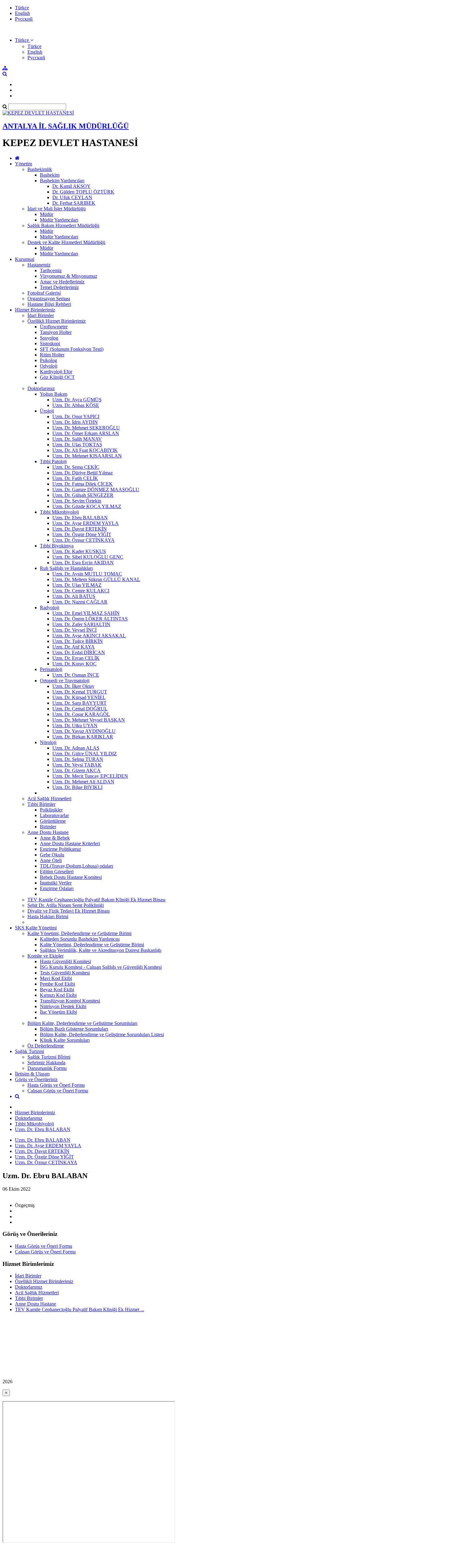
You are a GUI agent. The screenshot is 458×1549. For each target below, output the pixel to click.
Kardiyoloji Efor (56, 371)
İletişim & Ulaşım (32, 1073)
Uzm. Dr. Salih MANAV (77, 439)
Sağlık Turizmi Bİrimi (48, 1057)
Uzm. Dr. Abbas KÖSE (75, 405)
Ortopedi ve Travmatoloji (64, 680)
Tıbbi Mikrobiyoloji (59, 512)
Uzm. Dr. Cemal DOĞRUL (79, 708)
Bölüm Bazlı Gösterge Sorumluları (74, 1029)
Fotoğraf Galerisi (44, 293)
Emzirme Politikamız (60, 849)
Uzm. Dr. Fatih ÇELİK (75, 478)
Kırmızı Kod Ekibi (58, 995)
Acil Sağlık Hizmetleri (49, 798)
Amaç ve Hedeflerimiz (62, 281)
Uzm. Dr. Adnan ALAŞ (75, 748)
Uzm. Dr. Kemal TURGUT (79, 691)
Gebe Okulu (52, 854)
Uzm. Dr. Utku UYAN (75, 725)
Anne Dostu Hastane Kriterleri (70, 843)
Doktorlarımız (41, 388)
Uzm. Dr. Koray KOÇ (74, 663)
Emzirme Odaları (57, 888)
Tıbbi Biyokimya (57, 545)
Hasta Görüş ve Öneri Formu (56, 1085)
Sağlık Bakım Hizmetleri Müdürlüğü (63, 225)
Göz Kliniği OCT (57, 377)
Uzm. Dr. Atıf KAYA (73, 647)
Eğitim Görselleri (57, 871)
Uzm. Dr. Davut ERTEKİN (79, 529)
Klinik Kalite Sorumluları (65, 1040)
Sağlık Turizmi (29, 1051)
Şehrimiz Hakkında (46, 1062)
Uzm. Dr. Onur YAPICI (75, 416)
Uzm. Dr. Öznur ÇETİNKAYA (83, 540)
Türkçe (22, 7)
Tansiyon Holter (56, 332)
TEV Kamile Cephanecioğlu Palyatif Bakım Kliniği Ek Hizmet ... (79, 1309)
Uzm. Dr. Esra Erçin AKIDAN (83, 562)
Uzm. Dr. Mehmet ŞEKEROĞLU (86, 427)
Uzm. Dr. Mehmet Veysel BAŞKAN (88, 720)
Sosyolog (49, 338)
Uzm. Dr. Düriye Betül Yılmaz (82, 472)
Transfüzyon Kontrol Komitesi (70, 1000)
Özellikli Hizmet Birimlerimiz (56, 321)
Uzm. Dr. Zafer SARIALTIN (81, 624)
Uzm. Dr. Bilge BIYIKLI (77, 787)
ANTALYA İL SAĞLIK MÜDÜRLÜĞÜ (65, 126)
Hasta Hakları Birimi (47, 916)
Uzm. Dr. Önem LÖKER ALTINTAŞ (90, 618)
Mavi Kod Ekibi (56, 978)
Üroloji (47, 411)
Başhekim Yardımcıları (62, 180)
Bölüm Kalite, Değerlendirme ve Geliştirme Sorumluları (82, 1023)
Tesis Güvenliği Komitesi (65, 972)
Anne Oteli (51, 860)
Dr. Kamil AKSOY (71, 186)
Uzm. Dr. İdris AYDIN (75, 422)
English (22, 13)
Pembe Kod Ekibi (57, 984)
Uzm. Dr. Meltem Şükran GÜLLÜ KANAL (96, 579)
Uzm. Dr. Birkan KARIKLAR (82, 736)
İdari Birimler (40, 315)
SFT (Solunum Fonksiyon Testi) (71, 349)
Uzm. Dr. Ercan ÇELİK (76, 658)
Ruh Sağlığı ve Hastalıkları (66, 568)
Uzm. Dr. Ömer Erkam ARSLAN (85, 433)
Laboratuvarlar (54, 815)
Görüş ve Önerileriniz (36, 1079)
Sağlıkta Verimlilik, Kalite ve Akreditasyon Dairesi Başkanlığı (100, 950)
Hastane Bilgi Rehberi (49, 304)
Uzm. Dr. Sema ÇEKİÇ (75, 467)
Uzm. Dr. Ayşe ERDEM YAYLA (85, 523)
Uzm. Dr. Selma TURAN (77, 759)
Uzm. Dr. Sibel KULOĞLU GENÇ (87, 557)
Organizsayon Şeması (48, 298)
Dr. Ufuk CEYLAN (72, 197)
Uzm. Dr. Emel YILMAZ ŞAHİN (86, 613)
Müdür (46, 214)
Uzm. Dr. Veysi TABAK (77, 764)
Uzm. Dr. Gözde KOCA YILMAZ (86, 506)
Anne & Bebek (55, 838)
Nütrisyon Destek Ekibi (63, 1006)
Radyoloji (49, 607)
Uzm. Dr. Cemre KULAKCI (80, 590)
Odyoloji (48, 366)
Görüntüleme (53, 821)
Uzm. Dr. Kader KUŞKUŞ (79, 551)
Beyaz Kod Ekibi (57, 989)
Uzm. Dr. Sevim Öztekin (76, 500)
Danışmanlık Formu (47, 1068)
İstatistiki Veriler (56, 882)
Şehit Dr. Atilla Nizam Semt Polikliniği (65, 905)
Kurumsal (24, 259)
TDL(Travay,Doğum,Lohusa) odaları (76, 866)
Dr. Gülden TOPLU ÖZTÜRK (83, 191)
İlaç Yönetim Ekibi (58, 1012)
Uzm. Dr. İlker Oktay (73, 686)
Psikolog (48, 360)
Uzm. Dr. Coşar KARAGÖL (81, 714)
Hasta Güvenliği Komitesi (65, 961)
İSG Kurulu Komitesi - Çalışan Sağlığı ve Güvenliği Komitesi (101, 967)
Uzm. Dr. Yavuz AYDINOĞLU (84, 731)
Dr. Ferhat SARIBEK (73, 203)
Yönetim (23, 163)
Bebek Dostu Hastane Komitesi (71, 877)
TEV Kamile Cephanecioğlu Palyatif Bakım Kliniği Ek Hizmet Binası (96, 899)
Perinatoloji (51, 669)
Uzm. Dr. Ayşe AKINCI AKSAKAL (89, 635)
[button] (24, 40)
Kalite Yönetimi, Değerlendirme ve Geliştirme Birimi (79, 933)
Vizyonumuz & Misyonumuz (68, 276)
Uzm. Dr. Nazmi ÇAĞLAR (79, 602)
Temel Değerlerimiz (59, 287)
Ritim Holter (52, 354)
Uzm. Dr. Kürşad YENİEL (79, 697)
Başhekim (50, 175)
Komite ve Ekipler (45, 955)
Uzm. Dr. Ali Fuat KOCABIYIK (85, 450)
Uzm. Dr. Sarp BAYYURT (79, 703)
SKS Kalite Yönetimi (36, 927)
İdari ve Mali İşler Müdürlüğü (56, 208)
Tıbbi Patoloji (53, 461)
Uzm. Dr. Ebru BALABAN (80, 517)
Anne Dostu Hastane (48, 832)
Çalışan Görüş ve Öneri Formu (57, 1090)
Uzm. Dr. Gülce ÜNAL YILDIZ (84, 753)
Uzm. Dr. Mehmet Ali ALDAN (83, 781)
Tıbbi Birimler (41, 804)
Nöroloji (48, 742)
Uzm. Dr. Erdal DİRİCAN (78, 652)
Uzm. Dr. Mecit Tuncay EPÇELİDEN (90, 776)
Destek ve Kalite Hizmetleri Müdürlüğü (66, 242)
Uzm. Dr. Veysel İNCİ (74, 630)
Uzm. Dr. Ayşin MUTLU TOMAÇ (87, 573)
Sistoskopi (50, 343)
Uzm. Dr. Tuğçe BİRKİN (77, 641)
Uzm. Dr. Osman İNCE (75, 675)
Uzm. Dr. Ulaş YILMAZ (77, 585)
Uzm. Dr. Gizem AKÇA (76, 770)
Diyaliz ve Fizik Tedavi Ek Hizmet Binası (68, 911)
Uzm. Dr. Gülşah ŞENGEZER (82, 495)
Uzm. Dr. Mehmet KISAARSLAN (87, 455)
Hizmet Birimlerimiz (35, 309)
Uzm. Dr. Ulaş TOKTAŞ (77, 444)
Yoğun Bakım (53, 394)
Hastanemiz (38, 264)
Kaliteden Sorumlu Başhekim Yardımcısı (80, 939)
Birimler (48, 826)
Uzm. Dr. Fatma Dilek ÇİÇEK (82, 484)
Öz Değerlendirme (45, 1045)
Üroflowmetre (54, 326)
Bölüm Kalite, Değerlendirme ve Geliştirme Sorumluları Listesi (102, 1034)
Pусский (24, 19)
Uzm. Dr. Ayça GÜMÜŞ (77, 399)
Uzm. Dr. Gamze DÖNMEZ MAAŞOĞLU (95, 489)
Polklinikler (51, 809)
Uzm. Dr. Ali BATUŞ (73, 596)
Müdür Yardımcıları (59, 220)
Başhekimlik (39, 169)
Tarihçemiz (51, 270)
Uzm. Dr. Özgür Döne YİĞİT (81, 534)
